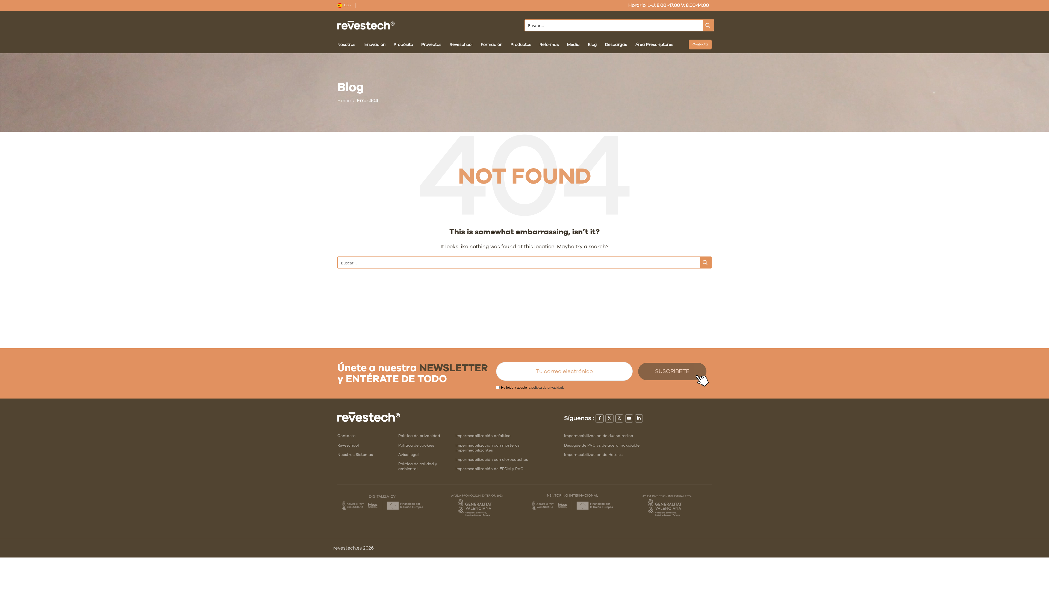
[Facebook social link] (600, 418)
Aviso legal (408, 454)
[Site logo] (366, 25)
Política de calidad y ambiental (417, 466)
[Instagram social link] (619, 418)
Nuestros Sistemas (355, 454)
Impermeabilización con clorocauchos (491, 459)
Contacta (700, 44)
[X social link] (609, 418)
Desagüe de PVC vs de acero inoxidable (602, 445)
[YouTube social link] (629, 418)
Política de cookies (416, 445)
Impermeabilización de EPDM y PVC (489, 468)
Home (344, 101)
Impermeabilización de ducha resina (598, 435)
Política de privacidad (419, 435)
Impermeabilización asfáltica (483, 435)
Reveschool (348, 445)
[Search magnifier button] (708, 25)
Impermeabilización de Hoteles (593, 454)
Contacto (346, 435)
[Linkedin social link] (639, 418)
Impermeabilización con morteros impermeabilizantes (487, 448)
